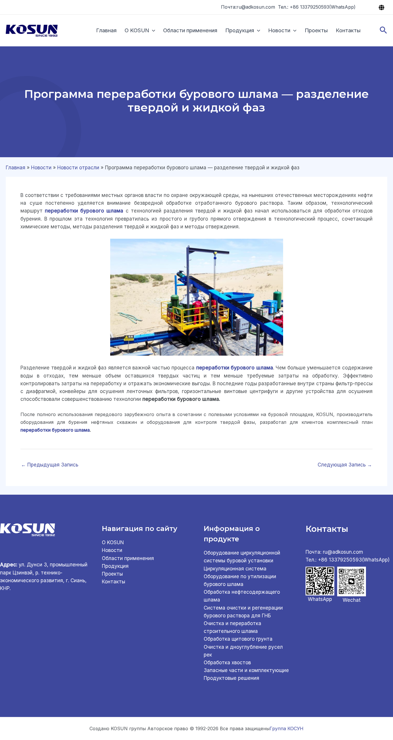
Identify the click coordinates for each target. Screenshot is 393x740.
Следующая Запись (345, 465)
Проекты (316, 30)
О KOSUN (137, 30)
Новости (279, 30)
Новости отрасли (78, 167)
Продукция (239, 30)
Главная (106, 30)
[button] (152, 30)
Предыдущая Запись (49, 465)
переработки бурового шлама (55, 430)
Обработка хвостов (227, 662)
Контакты (348, 30)
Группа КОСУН (287, 728)
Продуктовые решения (231, 678)
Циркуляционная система (235, 569)
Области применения (190, 30)
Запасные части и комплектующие (246, 670)
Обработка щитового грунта (238, 639)
